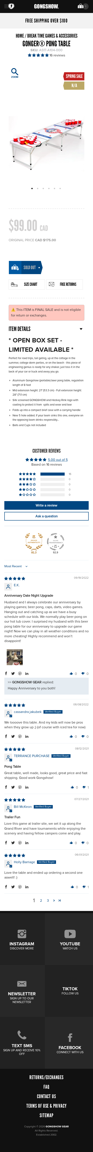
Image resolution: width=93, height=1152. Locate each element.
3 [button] (44, 189)
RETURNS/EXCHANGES (46, 1077)
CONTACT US (46, 1096)
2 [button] (38, 189)
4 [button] (49, 189)
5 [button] (55, 189)
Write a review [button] (46, 505)
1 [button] (33, 189)
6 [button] (61, 189)
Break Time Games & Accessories (52, 36)
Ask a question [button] (46, 516)
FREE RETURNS (68, 284)
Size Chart (30, 284)
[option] (46, 125)
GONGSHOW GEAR (57, 1126)
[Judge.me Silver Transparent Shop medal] (55, 541)
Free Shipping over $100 (46, 20)
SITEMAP (46, 1115)
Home (20, 36)
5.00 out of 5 (58, 460)
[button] (39, 55)
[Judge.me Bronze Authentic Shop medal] (34, 541)
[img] (14, 579)
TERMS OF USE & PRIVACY (46, 1106)
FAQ (46, 1087)
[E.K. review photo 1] (14, 657)
